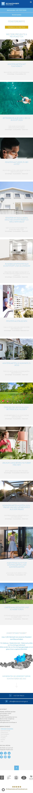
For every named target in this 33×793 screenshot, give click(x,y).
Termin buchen (16, 15)
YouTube (1, 757)
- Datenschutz (4, 732)
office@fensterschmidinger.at (8, 722)
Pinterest (5, 757)
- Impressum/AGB (5, 730)
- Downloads (3, 736)
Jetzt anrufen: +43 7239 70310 (16, 10)
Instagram (9, 757)
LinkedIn (9, 753)
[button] (16, 789)
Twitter (5, 753)
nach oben (16, 768)
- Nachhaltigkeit (4, 734)
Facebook (1, 753)
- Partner (2, 739)
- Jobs (1, 741)
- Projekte (3, 737)
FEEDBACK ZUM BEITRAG (16, 27)
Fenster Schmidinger (10, 3)
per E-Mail (24, 647)
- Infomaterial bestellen (6, 729)
